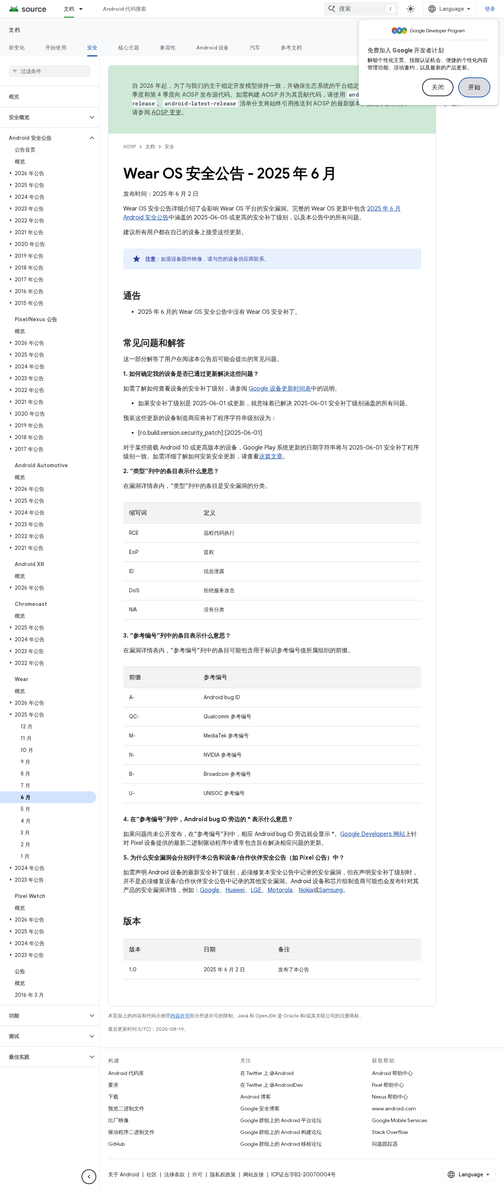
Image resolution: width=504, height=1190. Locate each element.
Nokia (305, 890)
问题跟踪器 (385, 1144)
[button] (43, 117)
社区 (151, 1174)
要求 (113, 1085)
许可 (197, 1174)
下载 (113, 1096)
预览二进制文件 (126, 1108)
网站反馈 (253, 1174)
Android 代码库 (126, 1073)
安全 (92, 47)
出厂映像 (118, 1120)
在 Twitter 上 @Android (267, 1073)
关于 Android (123, 1174)
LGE (256, 890)
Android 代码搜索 (124, 9)
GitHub (116, 1144)
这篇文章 (271, 456)
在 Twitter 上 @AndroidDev (271, 1085)
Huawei (235, 890)
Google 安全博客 (260, 1108)
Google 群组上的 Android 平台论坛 (281, 1120)
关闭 (438, 87)
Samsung (331, 890)
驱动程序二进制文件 (131, 1132)
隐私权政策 (223, 1174)
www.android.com (394, 1108)
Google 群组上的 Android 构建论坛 (281, 1132)
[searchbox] (49, 71)
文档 (69, 9)
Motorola (280, 890)
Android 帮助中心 (392, 1073)
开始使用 (55, 47)
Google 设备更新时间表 (280, 388)
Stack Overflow (390, 1132)
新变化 (17, 47)
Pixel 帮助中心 (388, 1085)
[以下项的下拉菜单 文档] (84, 9)
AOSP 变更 (167, 112)
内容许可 (180, 1016)
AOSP (129, 146)
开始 (474, 87)
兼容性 (168, 47)
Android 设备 (212, 47)
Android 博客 (255, 1096)
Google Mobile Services (399, 1120)
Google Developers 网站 (372, 834)
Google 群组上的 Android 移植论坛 (281, 1144)
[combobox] (361, 8)
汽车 (255, 47)
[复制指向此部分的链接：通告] (148, 296)
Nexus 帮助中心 (390, 1096)
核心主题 (128, 47)
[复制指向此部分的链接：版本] (148, 921)
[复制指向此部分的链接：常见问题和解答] (192, 343)
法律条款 (174, 1174)
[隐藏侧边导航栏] (89, 1176)
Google (210, 890)
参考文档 (291, 47)
